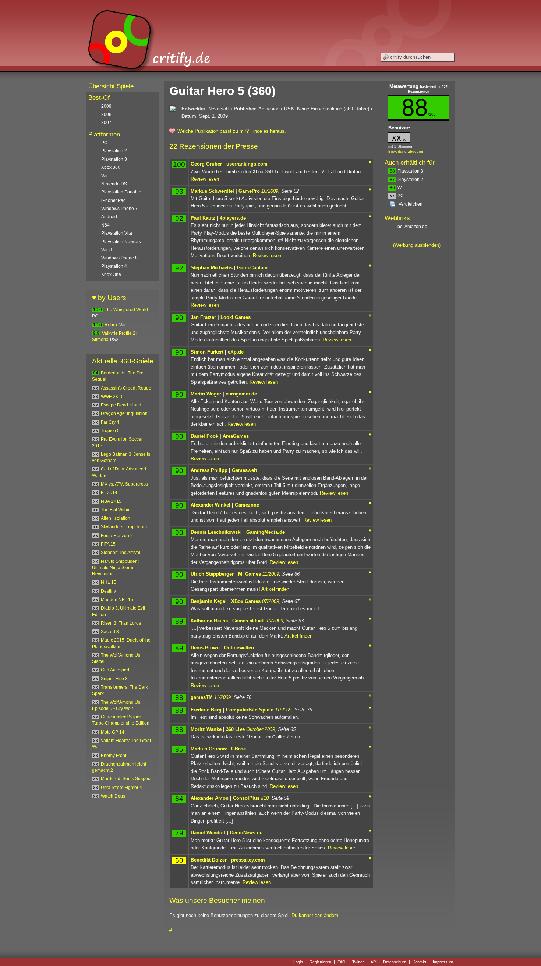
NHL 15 (108, 582)
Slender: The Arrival (120, 552)
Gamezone (247, 505)
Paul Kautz (203, 218)
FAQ (341, 962)
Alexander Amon (210, 798)
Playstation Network (121, 241)
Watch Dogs (113, 796)
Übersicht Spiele (111, 86)
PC (397, 195)
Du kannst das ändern (314, 915)
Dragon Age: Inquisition (124, 413)
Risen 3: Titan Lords (121, 623)
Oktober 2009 (260, 729)
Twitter (358, 962)
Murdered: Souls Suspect (126, 779)
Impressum (443, 962)
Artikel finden (275, 589)
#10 (265, 798)
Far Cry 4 (110, 422)
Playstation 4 (114, 266)
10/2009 (269, 191)
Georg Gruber (206, 164)
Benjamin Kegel (209, 601)
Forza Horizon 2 (117, 535)
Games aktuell (248, 621)
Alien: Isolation (115, 518)
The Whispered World (126, 310)
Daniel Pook (204, 436)
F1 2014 (109, 492)
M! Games (249, 574)
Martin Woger (206, 394)
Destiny (108, 591)
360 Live (235, 729)
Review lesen (205, 179)
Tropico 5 (110, 431)
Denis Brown (205, 647)
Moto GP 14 (112, 732)
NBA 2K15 (111, 501)
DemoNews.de (246, 832)
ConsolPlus (246, 798)
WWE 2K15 (112, 396)
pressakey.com (248, 860)
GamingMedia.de (265, 532)
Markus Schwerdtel (212, 191)
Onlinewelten (239, 647)
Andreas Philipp (209, 470)
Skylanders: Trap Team (124, 527)
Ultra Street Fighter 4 (121, 787)
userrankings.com (247, 164)
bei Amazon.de (412, 226)
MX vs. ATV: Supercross (124, 484)
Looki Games (235, 317)
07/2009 (270, 601)
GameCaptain (252, 267)
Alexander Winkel (210, 505)
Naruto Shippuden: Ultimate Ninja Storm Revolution (115, 567)
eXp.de (236, 352)
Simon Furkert (207, 352)
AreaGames (236, 436)
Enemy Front (113, 755)
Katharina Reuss (209, 621)
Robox (111, 325)
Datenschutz (394, 962)
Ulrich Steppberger (212, 574)
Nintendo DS (114, 184)
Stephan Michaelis (212, 267)
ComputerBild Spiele (249, 710)
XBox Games (246, 601)
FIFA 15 (108, 544)
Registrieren (320, 962)
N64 (105, 225)
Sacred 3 (110, 631)
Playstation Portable (121, 192)
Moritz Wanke (206, 729)
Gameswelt (244, 470)
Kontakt (419, 962)
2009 (106, 106)
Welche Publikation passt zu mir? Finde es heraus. (231, 131)
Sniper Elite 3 (114, 678)
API (374, 962)
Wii (397, 187)
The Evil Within (116, 510)
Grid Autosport (115, 670)
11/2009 (270, 574)
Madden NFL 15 (117, 599)
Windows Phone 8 (119, 257)
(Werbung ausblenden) (417, 245)
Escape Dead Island (121, 405)
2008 (106, 114)
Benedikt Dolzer (209, 860)
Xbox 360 (110, 167)
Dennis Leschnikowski (216, 532)
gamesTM (202, 697)
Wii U (106, 249)
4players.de (233, 218)
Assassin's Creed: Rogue (126, 388)
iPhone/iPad (113, 200)
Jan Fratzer (203, 317)
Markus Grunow (209, 749)
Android (109, 216)
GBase (238, 749)
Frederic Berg (206, 710)
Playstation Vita (116, 233)
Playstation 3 (406, 171)
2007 (106, 122)
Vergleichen (410, 204)
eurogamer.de (241, 394)
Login (298, 962)
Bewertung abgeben (405, 151)
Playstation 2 (406, 179)
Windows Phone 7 (119, 208)
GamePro (249, 191)
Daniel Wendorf (208, 832)
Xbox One (111, 274)
